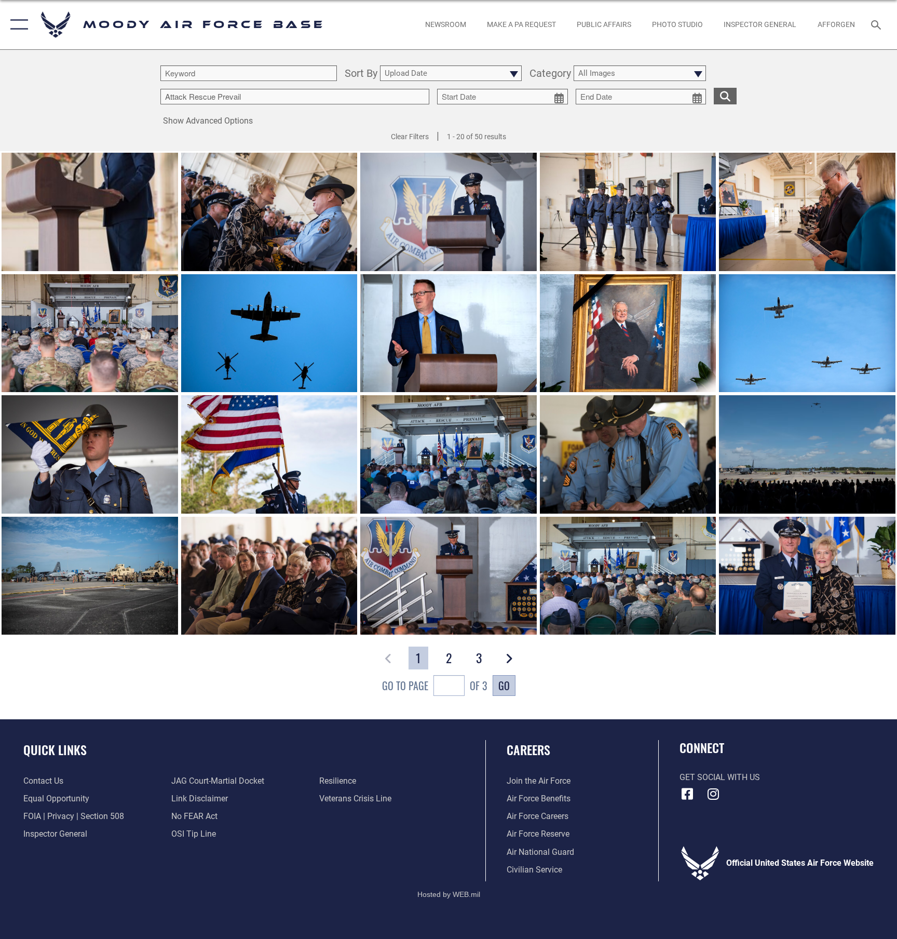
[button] (17, 24)
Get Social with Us (719, 777)
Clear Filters (410, 136)
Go (504, 685)
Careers (528, 749)
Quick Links (55, 749)
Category (550, 73)
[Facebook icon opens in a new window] (687, 794)
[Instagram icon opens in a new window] (713, 794)
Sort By (361, 73)
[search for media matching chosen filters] (725, 96)
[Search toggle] (877, 24)
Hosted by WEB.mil (448, 894)
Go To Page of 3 (434, 685)
